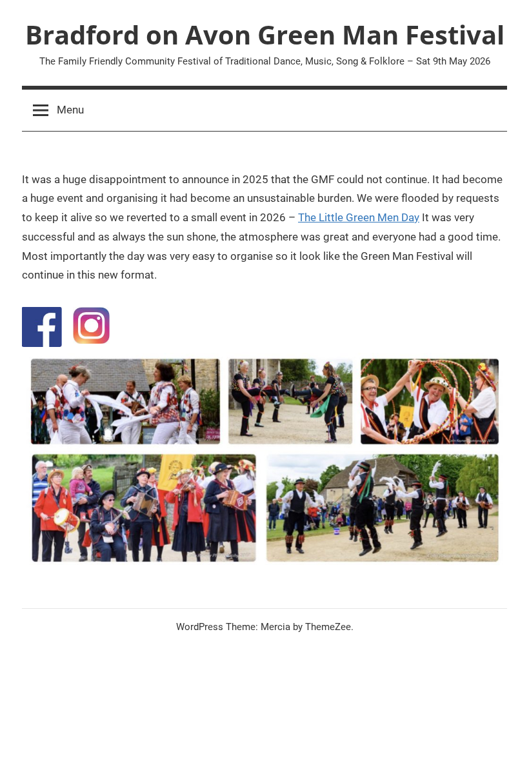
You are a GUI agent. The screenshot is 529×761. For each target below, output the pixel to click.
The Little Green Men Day (358, 217)
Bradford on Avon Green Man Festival (264, 34)
